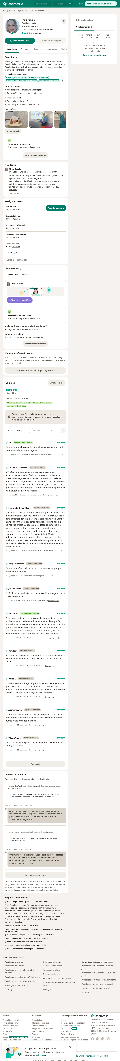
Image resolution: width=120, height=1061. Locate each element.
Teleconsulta (83, 28)
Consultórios (51, 49)
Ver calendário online (33, 104)
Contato (6, 1034)
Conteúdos (66, 1031)
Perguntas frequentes (42, 1039)
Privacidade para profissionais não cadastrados (10, 1026)
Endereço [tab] (26, 274)
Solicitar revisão (59, 455)
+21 (62, 81)
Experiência (12, 49)
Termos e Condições (12, 1039)
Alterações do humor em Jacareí (57, 978)
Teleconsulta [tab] (12, 274)
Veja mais (40, 765)
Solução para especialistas (73, 1023)
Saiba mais (40, 1055)
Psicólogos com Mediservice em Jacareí (99, 979)
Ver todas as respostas (35, 875)
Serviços (38, 49)
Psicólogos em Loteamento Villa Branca (22, 977)
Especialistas (37, 1020)
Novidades (25, 49)
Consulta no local (85, 21)
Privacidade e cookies (12, 1020)
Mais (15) (47, 989)
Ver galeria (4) (13, 131)
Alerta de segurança (70, 1037)
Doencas (36, 1037)
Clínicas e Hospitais (40, 1023)
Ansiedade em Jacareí (52, 970)
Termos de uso (68, 1034)
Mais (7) (85, 992)
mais (31, 819)
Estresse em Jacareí (51, 974)
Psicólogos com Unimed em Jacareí (97, 984)
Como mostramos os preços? (20, 260)
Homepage (7, 10)
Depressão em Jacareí (52, 965)
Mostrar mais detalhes (36, 156)
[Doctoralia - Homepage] (17, 3)
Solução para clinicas (70, 1025)
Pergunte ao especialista (43, 1028)
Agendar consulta (56, 208)
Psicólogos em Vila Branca (16, 985)
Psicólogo (17, 10)
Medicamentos (38, 1031)
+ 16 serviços (11, 252)
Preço (64, 1020)
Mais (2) (8, 989)
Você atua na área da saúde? (100, 3)
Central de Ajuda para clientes (74, 1039)
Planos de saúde (39, 1025)
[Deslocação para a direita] (66, 49)
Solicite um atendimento (94, 55)
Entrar (80, 3)
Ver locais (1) (22, 101)
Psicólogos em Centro (14, 965)
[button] (35, 902)
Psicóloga (26, 23)
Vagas (15, 1037)
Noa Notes (68, 1028)
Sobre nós (7, 1031)
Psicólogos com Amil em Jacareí (95, 988)
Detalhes (16, 209)
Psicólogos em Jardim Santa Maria (20, 981)
